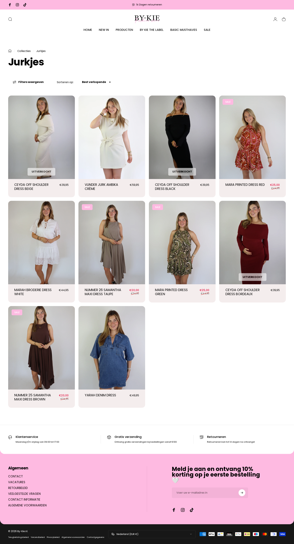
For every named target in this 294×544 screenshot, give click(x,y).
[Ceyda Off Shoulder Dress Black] (182, 137)
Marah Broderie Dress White (33, 292)
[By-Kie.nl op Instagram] (183, 510)
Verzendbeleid (38, 537)
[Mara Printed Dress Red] (252, 137)
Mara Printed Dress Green (171, 292)
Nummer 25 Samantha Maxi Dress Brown (32, 397)
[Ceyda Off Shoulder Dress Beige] (41, 137)
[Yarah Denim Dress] (111, 348)
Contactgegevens (95, 537)
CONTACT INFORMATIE (24, 500)
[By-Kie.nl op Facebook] (174, 510)
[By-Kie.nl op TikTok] (192, 510)
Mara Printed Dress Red (245, 184)
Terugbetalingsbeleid (18, 537)
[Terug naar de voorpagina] (10, 51)
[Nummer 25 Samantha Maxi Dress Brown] (41, 348)
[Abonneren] (242, 492)
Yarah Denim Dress (100, 395)
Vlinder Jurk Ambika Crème (101, 186)
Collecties (24, 51)
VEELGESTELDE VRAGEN (24, 494)
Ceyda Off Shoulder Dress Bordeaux (242, 292)
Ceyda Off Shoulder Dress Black (172, 186)
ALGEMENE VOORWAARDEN (27, 505)
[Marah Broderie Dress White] (41, 242)
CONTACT (15, 476)
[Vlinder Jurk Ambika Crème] (111, 137)
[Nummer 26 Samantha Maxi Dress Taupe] (111, 242)
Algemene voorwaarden (73, 537)
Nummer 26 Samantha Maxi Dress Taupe (103, 292)
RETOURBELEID (18, 488)
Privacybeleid (53, 537)
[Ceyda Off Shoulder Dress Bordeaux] (252, 242)
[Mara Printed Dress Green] (182, 242)
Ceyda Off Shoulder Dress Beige (31, 186)
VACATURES (16, 482)
